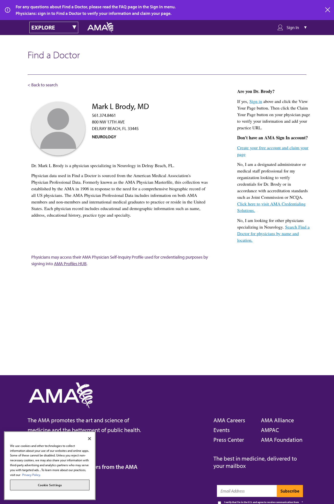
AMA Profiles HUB (70, 263)
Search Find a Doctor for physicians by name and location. (273, 233)
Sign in (255, 101)
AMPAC (270, 429)
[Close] (89, 438)
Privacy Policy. (31, 474)
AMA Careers (229, 420)
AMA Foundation (281, 439)
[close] (328, 10)
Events (221, 429)
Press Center (228, 439)
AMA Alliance (277, 420)
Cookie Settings (50, 485)
